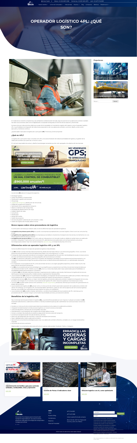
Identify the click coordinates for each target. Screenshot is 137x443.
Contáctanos (89, 4)
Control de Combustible (56, 4)
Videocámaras (68, 4)
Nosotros (76, 4)
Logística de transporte (18, 202)
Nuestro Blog (52, 415)
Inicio (49, 413)
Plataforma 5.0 (104, 4)
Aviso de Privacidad (53, 423)
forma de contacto (80, 417)
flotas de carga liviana (49, 282)
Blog (82, 4)
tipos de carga (47, 241)
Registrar (121, 414)
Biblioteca (96, 4)
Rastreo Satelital (43, 4)
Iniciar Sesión (46, 1)
